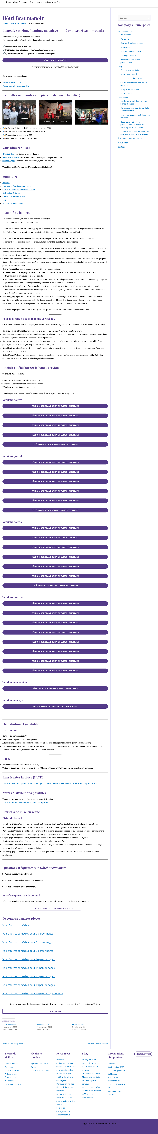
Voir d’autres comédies (15, 925)
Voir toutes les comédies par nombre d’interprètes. (26, 802)
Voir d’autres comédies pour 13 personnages (28, 985)
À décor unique (126, 47)
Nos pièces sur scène (129, 89)
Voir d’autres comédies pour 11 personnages (28, 968)
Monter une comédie (129, 74)
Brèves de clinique (79, 1024)
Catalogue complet (128, 55)
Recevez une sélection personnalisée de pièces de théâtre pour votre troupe (132, 125)
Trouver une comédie (129, 70)
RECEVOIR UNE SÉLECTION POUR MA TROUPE (55, 908)
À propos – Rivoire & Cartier (130, 138)
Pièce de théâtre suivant (98, 1043)
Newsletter (123, 142)
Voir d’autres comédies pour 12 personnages (28, 976)
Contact (121, 147)
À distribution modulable (130, 51)
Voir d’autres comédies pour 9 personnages (27, 950)
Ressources (123, 97)
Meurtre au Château (10, 157)
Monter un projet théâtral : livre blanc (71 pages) (64, 1077)
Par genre (124, 39)
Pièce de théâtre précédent (13, 1043)
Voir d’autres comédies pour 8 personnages (27, 942)
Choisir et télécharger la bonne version (18, 189)
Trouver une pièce (126, 31)
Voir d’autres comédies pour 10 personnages (28, 959)
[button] (143, 1054)
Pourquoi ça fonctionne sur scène (16, 186)
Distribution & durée (11, 193)
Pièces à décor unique (11, 82)
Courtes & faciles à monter (131, 43)
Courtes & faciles (12, 1070)
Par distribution (127, 34)
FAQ (4, 199)
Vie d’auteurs (126, 93)
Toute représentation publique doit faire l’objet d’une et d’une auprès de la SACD (51, 783)
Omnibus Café (8, 154)
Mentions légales (115, 1091)
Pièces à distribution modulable (15, 86)
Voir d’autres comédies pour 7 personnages (27, 933)
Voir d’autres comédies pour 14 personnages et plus (32, 993)
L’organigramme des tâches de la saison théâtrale (65, 1087)
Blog (120, 66)
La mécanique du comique (131, 78)
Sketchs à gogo (8, 160)
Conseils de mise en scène (13, 196)
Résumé (6, 182)
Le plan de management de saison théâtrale (63, 1111)
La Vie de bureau (9, 1024)
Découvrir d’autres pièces (13, 203)
